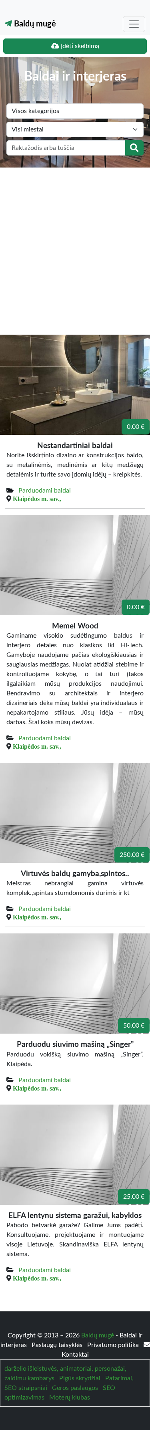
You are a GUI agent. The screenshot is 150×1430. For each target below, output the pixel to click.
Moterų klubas (69, 1397)
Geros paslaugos (75, 1388)
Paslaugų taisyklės (58, 1345)
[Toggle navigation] (134, 24)
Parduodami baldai (44, 490)
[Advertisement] (75, 247)
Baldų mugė (34, 24)
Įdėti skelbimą (79, 46)
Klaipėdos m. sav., (37, 498)
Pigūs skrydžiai (79, 1378)
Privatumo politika (113, 1345)
